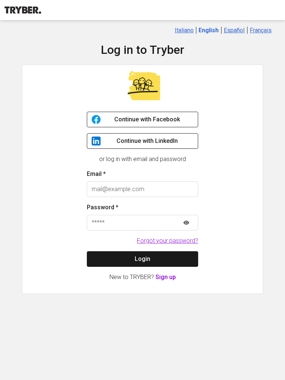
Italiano (184, 30)
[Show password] (186, 223)
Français (261, 30)
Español (234, 30)
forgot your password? (167, 240)
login (142, 258)
